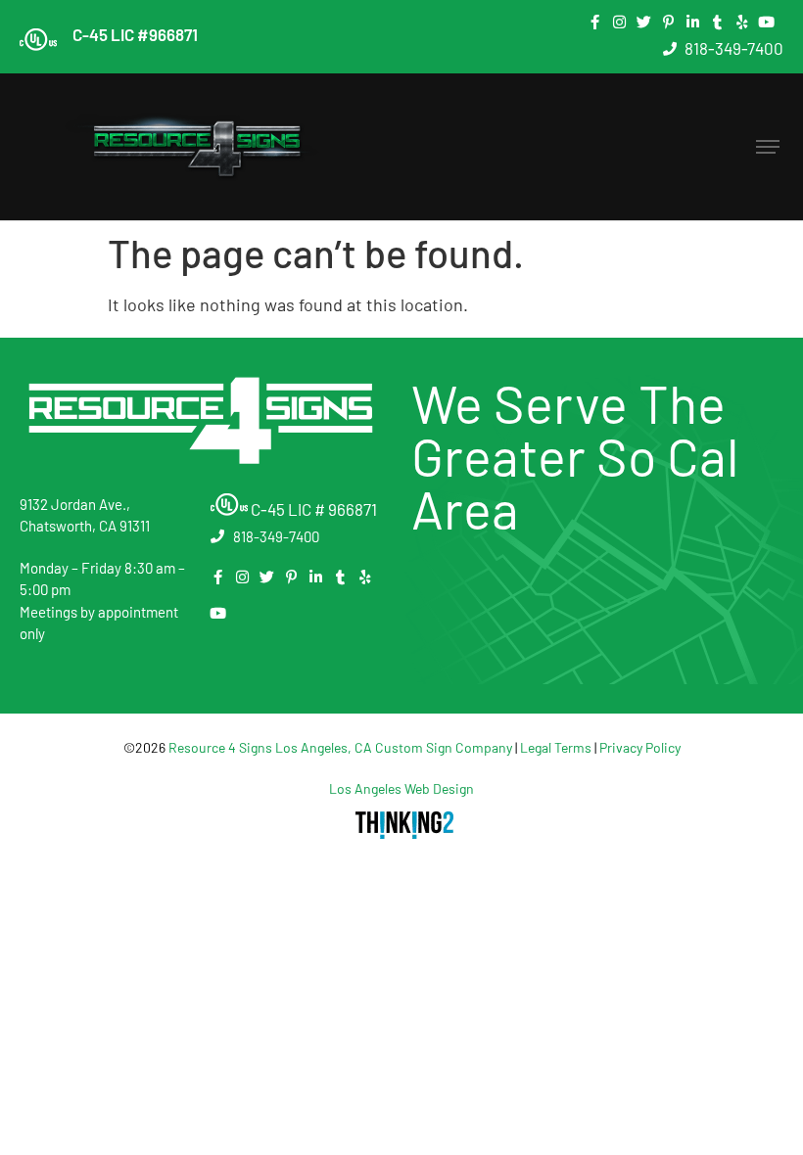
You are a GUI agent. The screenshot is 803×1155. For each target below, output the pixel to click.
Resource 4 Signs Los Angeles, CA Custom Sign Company (340, 747)
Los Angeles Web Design (401, 788)
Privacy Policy (640, 747)
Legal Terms (555, 747)
